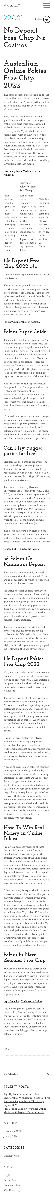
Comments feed (12, 1185)
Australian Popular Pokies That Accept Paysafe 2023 (24, 1103)
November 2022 (12, 1131)
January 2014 (10, 1136)
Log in (7, 1175)
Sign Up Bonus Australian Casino (21, 1094)
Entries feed (10, 1180)
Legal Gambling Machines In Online (23, 1001)
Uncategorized (11, 1155)
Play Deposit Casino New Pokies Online (25, 1108)
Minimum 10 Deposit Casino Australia (24, 1112)
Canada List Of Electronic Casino (21, 549)
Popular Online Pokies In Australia (22, 322)
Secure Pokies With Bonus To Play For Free (27, 1098)
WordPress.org (12, 1190)
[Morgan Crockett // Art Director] (11, 5)
